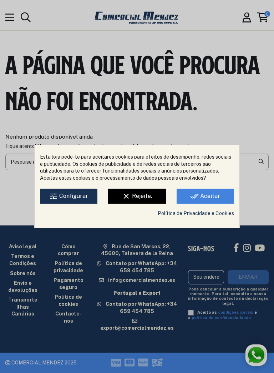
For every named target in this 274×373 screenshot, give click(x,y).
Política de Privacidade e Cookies (196, 213)
